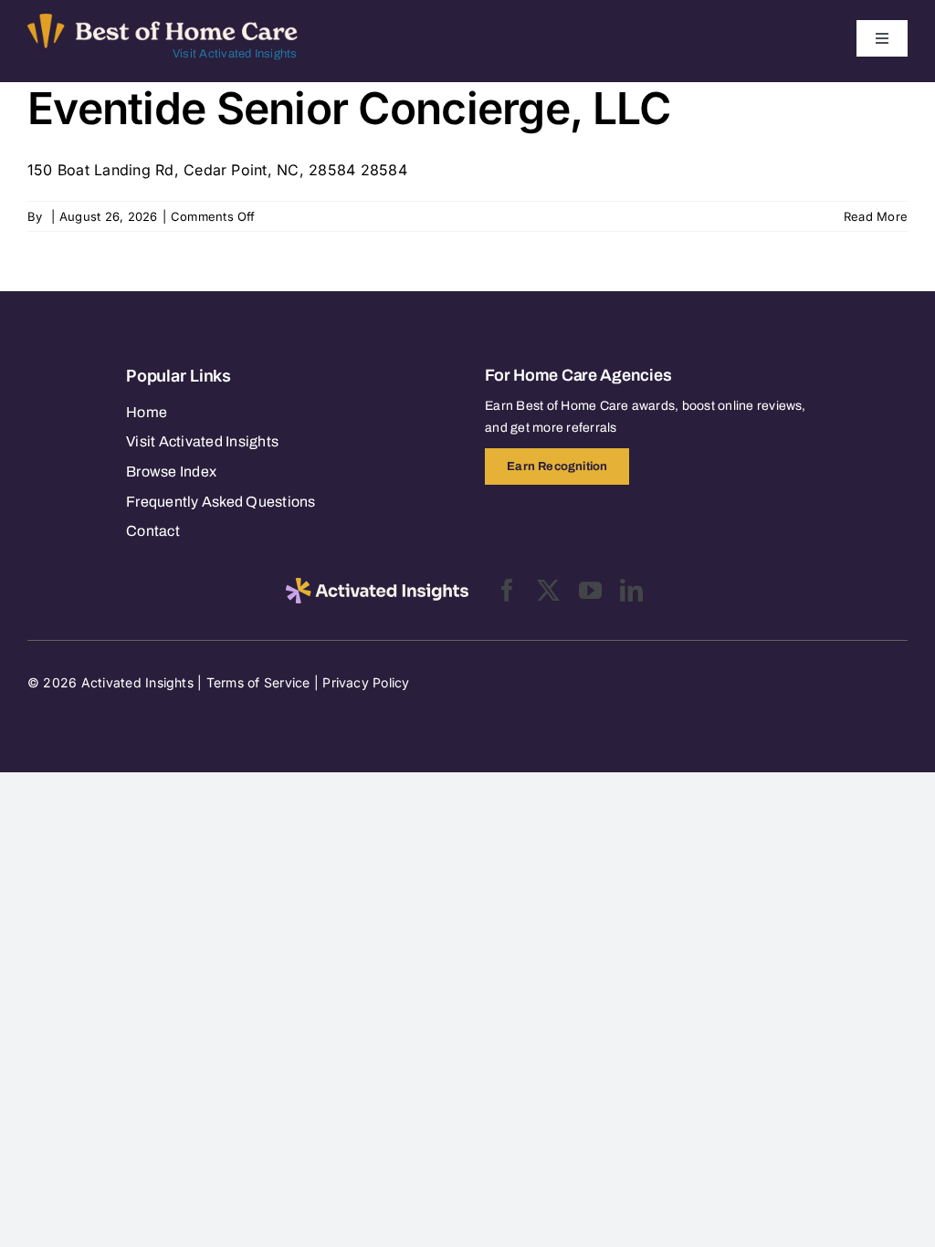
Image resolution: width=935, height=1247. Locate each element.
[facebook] (507, 590)
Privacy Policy (365, 682)
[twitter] (548, 590)
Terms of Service (258, 682)
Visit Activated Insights (235, 53)
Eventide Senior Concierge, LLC (348, 108)
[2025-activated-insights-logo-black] (377, 585)
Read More (876, 216)
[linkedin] (631, 590)
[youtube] (590, 590)
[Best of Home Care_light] (162, 21)
